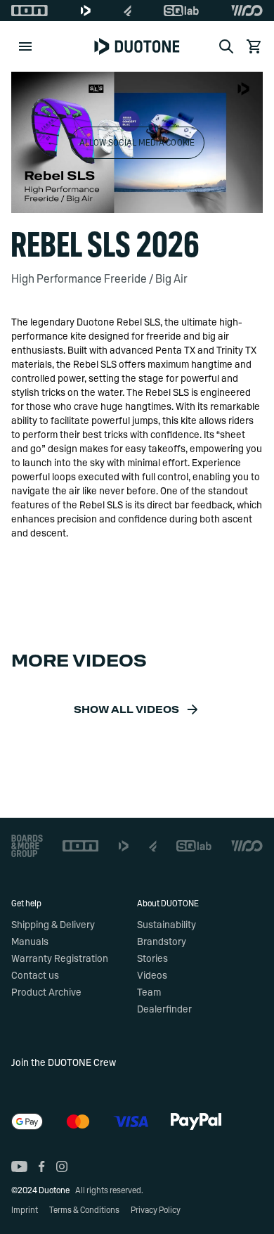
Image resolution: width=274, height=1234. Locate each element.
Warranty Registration (59, 959)
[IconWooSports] (247, 10)
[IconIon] (29, 10)
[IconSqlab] (181, 10)
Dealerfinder (164, 1010)
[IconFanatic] (127, 10)
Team (149, 993)
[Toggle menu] (25, 46)
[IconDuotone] (85, 10)
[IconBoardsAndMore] (27, 846)
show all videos (126, 710)
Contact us (35, 976)
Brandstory (161, 942)
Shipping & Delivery (53, 925)
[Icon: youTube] (19, 1166)
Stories (152, 959)
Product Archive (46, 993)
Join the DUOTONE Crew (63, 1063)
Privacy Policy (156, 1210)
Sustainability (166, 925)
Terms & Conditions (84, 1210)
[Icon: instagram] (61, 1166)
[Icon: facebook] (42, 1166)
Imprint (24, 1210)
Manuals (29, 942)
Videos (152, 976)
